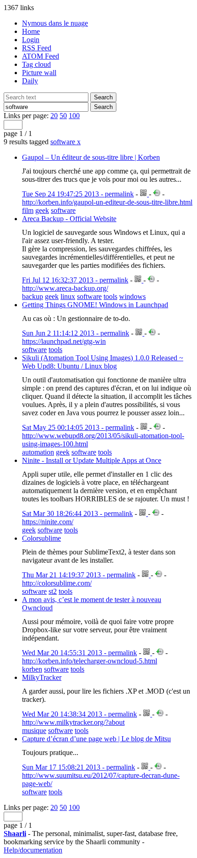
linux (67, 296)
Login (30, 39)
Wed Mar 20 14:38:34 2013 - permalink (79, 714)
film (27, 210)
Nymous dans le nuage (55, 23)
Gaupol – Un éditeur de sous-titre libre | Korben (91, 157)
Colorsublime (41, 538)
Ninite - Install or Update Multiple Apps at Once (91, 460)
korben (32, 669)
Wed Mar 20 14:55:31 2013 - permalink (79, 653)
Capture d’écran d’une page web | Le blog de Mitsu (96, 739)
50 (63, 115)
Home (31, 31)
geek (42, 210)
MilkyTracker (41, 677)
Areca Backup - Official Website (69, 219)
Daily (30, 81)
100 (74, 115)
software (65, 142)
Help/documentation (33, 850)
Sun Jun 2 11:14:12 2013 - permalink (75, 333)
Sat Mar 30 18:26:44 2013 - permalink (77, 513)
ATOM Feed (40, 56)
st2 (53, 591)
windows (132, 296)
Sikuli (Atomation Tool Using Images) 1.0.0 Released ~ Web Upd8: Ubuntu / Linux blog (102, 362)
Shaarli (15, 833)
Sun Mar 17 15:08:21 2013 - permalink (78, 767)
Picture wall (39, 72)
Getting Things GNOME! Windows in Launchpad (95, 305)
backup (32, 296)
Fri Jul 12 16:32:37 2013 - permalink (75, 280)
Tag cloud (36, 64)
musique (34, 730)
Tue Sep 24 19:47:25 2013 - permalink (78, 194)
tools (110, 296)
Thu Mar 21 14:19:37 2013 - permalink (79, 575)
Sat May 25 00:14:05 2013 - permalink (78, 427)
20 (54, 115)
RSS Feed (36, 48)
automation (38, 452)
